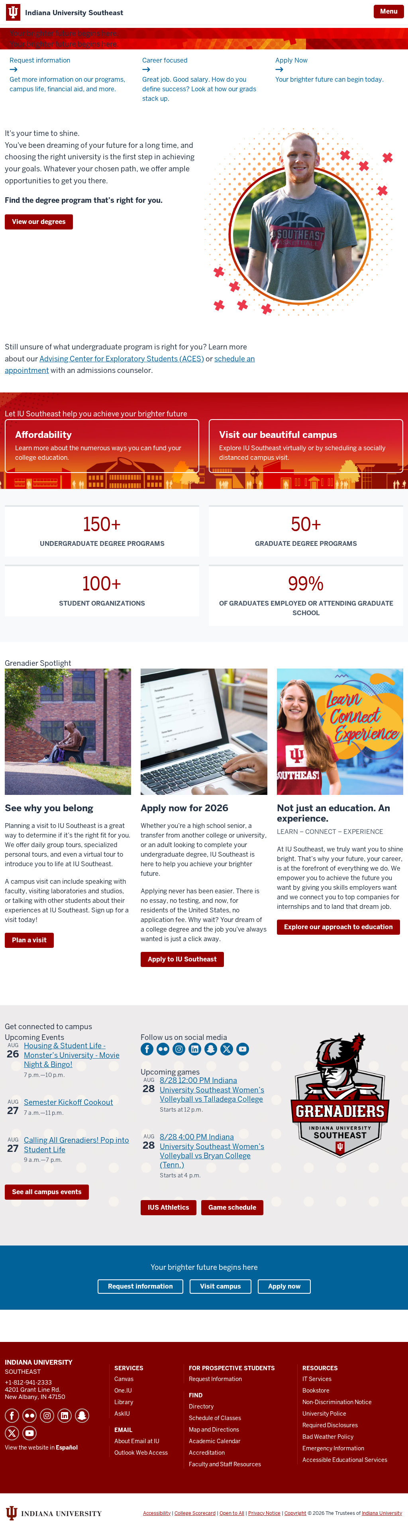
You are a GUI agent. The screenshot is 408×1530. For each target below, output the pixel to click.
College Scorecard (195, 1513)
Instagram (179, 1049)
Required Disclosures (330, 1425)
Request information (140, 1286)
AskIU (122, 1413)
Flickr (163, 1049)
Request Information (215, 1379)
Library (123, 1402)
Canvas (123, 1379)
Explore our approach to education (338, 927)
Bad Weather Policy (327, 1436)
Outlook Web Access (141, 1452)
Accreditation (207, 1452)
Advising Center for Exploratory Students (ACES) (121, 358)
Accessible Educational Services (344, 1459)
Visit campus (220, 1286)
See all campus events (47, 1192)
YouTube (242, 1049)
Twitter (226, 1049)
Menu (389, 11)
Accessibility (157, 1513)
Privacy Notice (264, 1513)
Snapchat (210, 1049)
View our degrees (39, 222)
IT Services (317, 1379)
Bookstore (316, 1390)
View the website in (41, 1447)
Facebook (147, 1049)
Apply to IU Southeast (182, 959)
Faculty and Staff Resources (225, 1464)
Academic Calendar (215, 1441)
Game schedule (232, 1207)
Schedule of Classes (215, 1418)
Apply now (284, 1286)
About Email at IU (136, 1441)
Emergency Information (333, 1448)
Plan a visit (29, 940)
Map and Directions (214, 1429)
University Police (324, 1413)
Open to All (232, 1513)
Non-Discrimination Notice (337, 1402)
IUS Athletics (168, 1207)
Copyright (295, 1513)
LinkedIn (194, 1049)
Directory (201, 1406)
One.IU (123, 1390)
